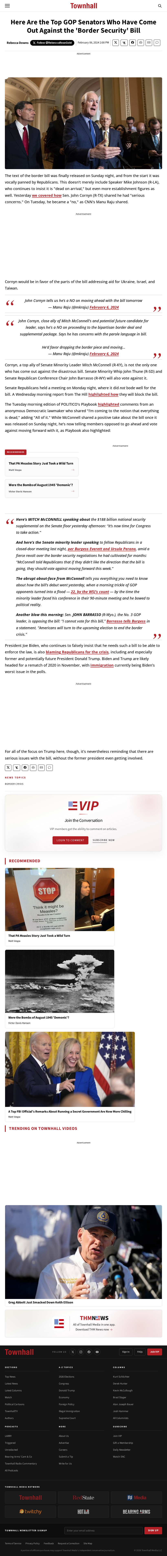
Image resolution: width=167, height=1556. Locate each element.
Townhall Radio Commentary (21, 1463)
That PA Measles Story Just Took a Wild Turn (39, 936)
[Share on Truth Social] (124, 43)
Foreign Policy (66, 1404)
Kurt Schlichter (121, 1377)
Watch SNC (119, 1457)
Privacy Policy (32, 1543)
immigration (102, 665)
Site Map (88, 1543)
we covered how (47, 195)
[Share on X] (115, 43)
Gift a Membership (123, 1443)
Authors (9, 1418)
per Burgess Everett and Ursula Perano (102, 548)
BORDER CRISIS (14, 784)
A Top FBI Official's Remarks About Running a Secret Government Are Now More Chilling (70, 1111)
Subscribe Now (104, 840)
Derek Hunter (120, 1383)
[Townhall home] (19, 1352)
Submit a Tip (66, 1457)
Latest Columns (13, 1390)
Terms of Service (13, 1543)
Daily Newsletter (122, 1450)
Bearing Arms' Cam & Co (18, 1457)
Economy (64, 1397)
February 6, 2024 (104, 307)
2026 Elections (66, 1377)
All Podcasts (11, 1470)
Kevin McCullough (123, 1390)
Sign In (126, 1352)
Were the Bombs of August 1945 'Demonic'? (38, 1017)
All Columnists (120, 1418)
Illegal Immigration (69, 1411)
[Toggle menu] (7, 6)
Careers (63, 1450)
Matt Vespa (14, 941)
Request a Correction (68, 1543)
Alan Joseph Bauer (123, 1404)
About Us (64, 1436)
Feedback (49, 1543)
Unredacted (11, 1450)
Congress (64, 1383)
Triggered (10, 1443)
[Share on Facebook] (132, 43)
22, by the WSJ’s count (90, 591)
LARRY (8, 1436)
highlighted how (103, 394)
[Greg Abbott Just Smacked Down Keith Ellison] (83, 1252)
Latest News (11, 1383)
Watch (8, 1397)
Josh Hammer (121, 1411)
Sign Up (153, 1530)
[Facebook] (89, 1352)
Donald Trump (67, 1390)
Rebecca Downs (18, 43)
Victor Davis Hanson (19, 1023)
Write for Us (65, 1463)
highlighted (108, 404)
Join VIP (154, 1352)
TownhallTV (11, 1411)
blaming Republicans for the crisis (77, 651)
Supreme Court (67, 1418)
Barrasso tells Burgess (126, 621)
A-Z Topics (66, 1367)
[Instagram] (81, 1352)
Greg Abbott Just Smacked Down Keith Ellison (40, 1302)
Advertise (64, 1443)
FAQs (140, 1352)
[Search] (160, 5)
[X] (72, 1352)
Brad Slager (119, 1397)
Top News (10, 1377)
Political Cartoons (14, 1404)
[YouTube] (97, 1352)
